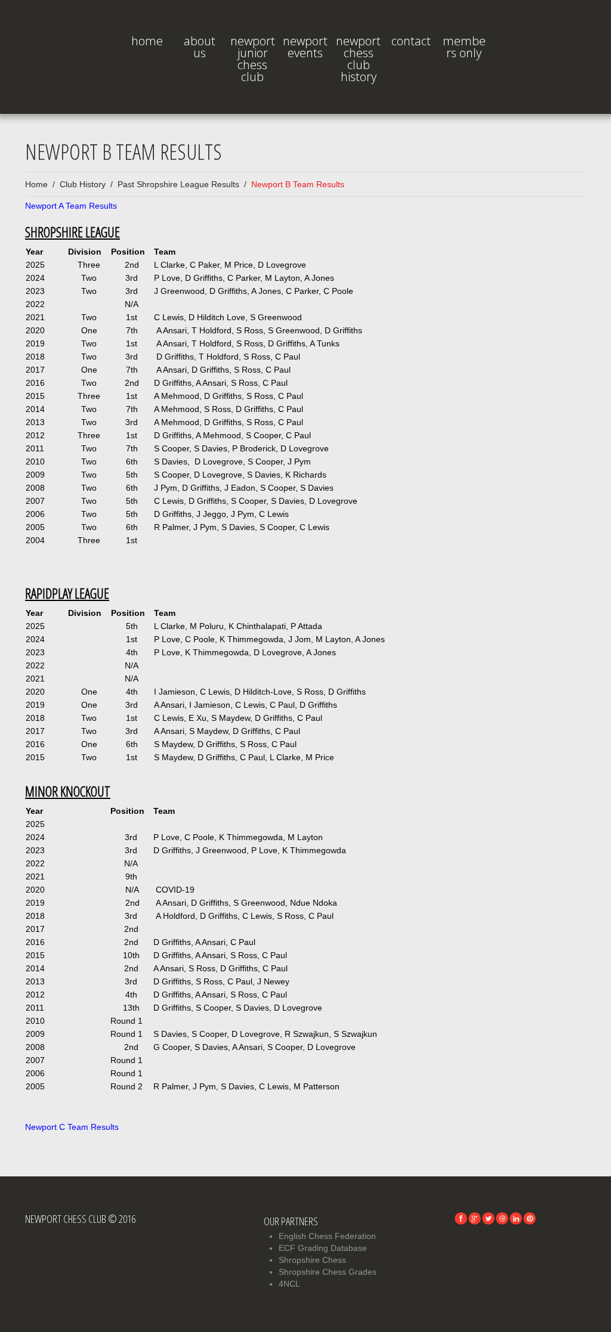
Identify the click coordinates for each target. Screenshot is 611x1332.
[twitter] (488, 1218)
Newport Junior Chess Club (252, 59)
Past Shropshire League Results (178, 184)
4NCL (289, 1283)
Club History (83, 184)
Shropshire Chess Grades (328, 1272)
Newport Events (305, 47)
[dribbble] (502, 1218)
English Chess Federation (327, 1236)
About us (199, 47)
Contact (411, 41)
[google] (474, 1218)
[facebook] (461, 1218)
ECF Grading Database (323, 1248)
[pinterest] (529, 1218)
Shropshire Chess (312, 1260)
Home (147, 41)
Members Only (464, 47)
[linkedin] (516, 1218)
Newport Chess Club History (358, 59)
